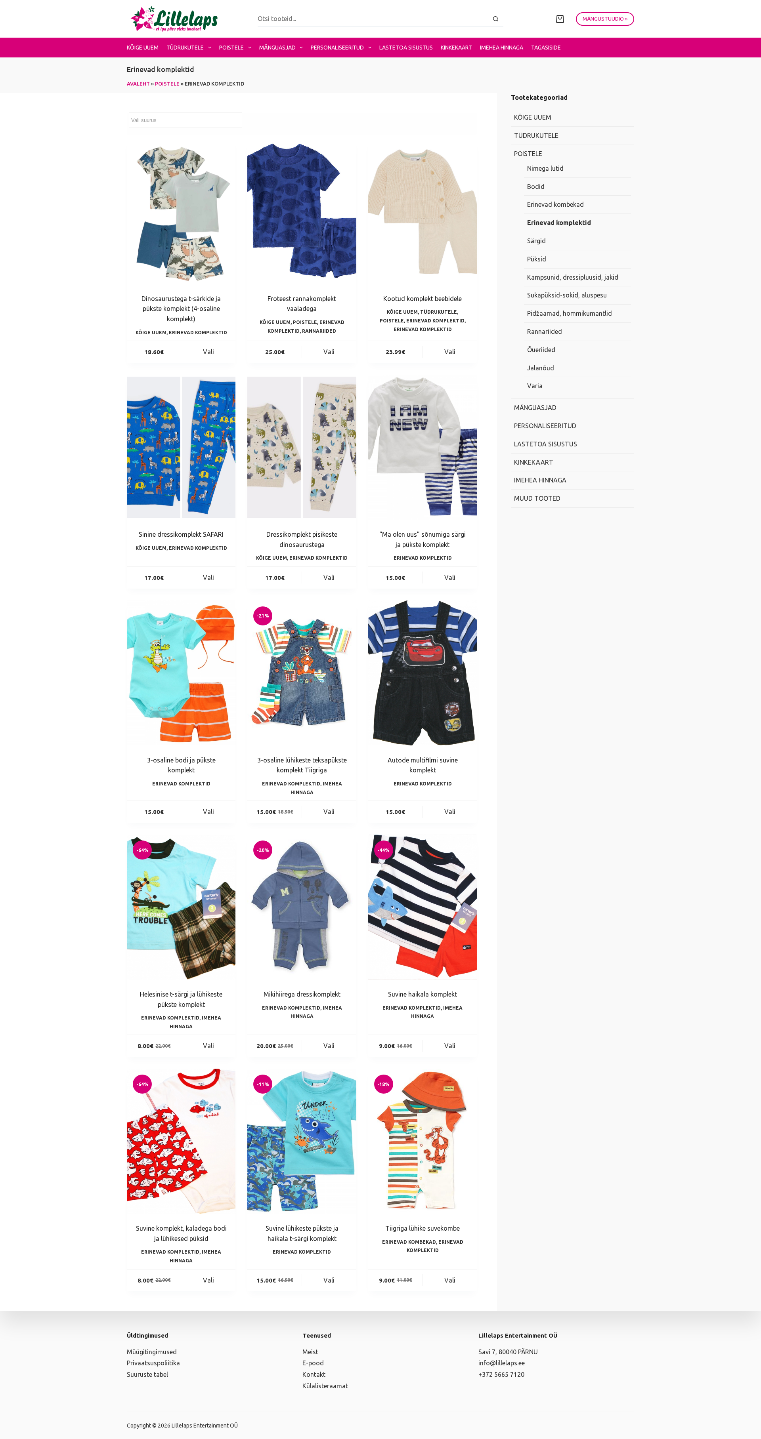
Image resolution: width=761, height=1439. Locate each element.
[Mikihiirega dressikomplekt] (301, 907)
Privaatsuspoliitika (153, 1363)
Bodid (536, 186)
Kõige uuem (143, 47)
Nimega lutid (545, 168)
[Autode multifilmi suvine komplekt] (422, 672)
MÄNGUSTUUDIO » (605, 18)
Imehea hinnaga (501, 47)
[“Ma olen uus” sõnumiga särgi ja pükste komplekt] (422, 447)
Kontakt (313, 1374)
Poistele (231, 47)
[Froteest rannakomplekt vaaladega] (301, 211)
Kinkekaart (456, 47)
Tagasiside (546, 47)
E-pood (313, 1363)
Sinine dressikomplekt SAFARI (181, 534)
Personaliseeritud (337, 47)
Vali (208, 351)
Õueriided (541, 349)
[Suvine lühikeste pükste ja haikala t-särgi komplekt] (301, 1141)
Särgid (536, 240)
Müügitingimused (152, 1351)
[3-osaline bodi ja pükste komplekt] (181, 672)
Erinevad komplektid (198, 332)
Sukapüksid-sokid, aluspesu (567, 295)
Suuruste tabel (147, 1374)
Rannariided (319, 331)
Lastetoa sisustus (406, 47)
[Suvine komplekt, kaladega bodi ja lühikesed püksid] (181, 1141)
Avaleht (138, 83)
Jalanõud (540, 368)
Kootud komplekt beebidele (422, 298)
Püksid (536, 259)
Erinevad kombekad (409, 1242)
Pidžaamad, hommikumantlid (569, 313)
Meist (310, 1351)
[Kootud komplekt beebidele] (422, 211)
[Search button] (495, 19)
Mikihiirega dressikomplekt (302, 994)
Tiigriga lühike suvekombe (422, 1228)
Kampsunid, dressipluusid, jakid (572, 277)
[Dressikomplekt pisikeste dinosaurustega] (301, 447)
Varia (535, 385)
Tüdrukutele (185, 47)
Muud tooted (537, 498)
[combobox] (373, 19)
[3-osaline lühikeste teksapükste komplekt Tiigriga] (301, 672)
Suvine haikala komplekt (422, 994)
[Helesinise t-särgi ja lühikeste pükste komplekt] (181, 907)
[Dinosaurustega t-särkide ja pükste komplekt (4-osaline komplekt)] (181, 211)
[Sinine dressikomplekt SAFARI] (181, 447)
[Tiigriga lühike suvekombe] (422, 1141)
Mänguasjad (277, 47)
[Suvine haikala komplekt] (422, 907)
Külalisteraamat (325, 1385)
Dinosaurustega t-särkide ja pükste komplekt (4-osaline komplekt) (181, 308)
